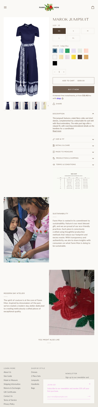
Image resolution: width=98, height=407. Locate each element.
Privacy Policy (9, 404)
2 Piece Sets (36, 376)
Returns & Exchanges (12, 388)
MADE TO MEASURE (64, 152)
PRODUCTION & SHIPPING (67, 158)
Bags (33, 388)
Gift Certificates (10, 392)
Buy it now (73, 89)
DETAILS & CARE (63, 145)
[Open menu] (7, 7)
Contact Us (8, 396)
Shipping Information (12, 384)
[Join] (88, 396)
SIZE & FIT (60, 139)
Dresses (34, 372)
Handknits (35, 384)
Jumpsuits (35, 380)
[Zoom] (8, 96)
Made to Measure (11, 380)
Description (59, 114)
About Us (7, 372)
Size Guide (8, 376)
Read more (57, 131)
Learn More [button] (9, 368)
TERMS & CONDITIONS (66, 164)
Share (59, 104)
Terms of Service (10, 400)
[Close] (90, 382)
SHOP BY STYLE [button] (38, 368)
